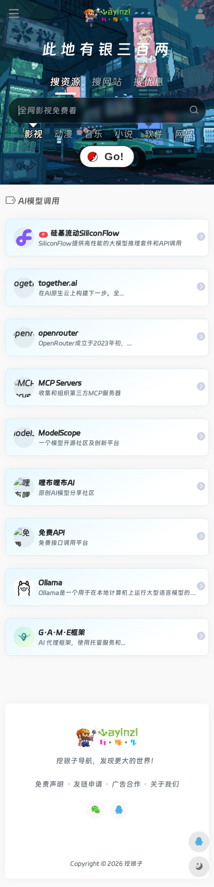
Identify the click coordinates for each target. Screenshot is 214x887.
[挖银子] (107, 14)
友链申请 (87, 784)
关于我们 (164, 784)
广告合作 (126, 784)
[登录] (200, 15)
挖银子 (133, 863)
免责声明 (49, 784)
